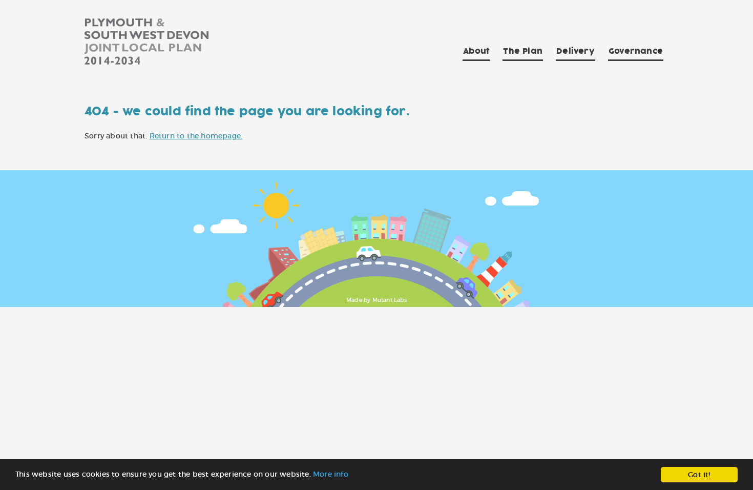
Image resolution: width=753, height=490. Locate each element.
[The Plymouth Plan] (146, 43)
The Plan (522, 51)
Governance (636, 51)
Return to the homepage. (196, 135)
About (476, 51)
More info (330, 474)
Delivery (575, 51)
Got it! (699, 474)
